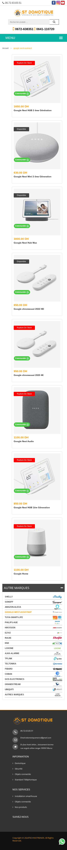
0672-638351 (23, 29)
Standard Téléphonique (26, 779)
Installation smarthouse (26, 796)
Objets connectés (23, 774)
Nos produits (21, 807)
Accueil (5, 48)
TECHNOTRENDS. (37, 837)
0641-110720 (44, 29)
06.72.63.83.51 (26, 730)
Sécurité (18, 768)
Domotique (20, 763)
